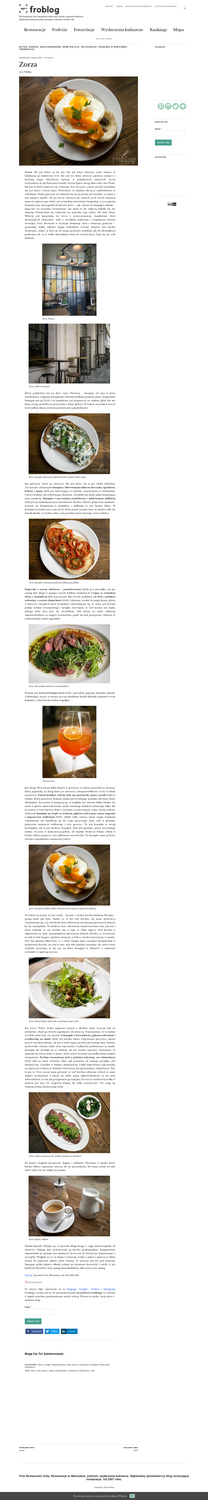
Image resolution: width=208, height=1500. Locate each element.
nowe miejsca (42, 1371)
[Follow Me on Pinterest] (160, 109)
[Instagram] (168, 109)
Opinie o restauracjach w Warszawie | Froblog (39, 9)
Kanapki (34, 47)
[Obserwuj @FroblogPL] (175, 109)
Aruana (26, 1449)
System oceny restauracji (139, 6)
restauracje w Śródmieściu (79, 1371)
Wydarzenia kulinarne (122, 30)
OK (132, 1496)
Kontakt (109, 6)
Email (28, 1307)
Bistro (23, 47)
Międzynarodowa (50, 47)
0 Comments (48, 58)
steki (93, 1371)
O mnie (119, 6)
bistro (33, 1371)
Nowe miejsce (71, 47)
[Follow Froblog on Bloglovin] (183, 109)
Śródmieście (27, 49)
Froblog (27, 72)
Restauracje (35, 30)
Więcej (123, 1496)
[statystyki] (172, 205)
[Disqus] (70, 1408)
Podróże (59, 30)
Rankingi (158, 30)
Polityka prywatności (166, 6)
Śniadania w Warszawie (112, 47)
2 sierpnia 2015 (35, 58)
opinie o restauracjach (58, 1371)
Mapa (178, 30)
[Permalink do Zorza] (78, 164)
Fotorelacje (84, 30)
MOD (131, 1449)
